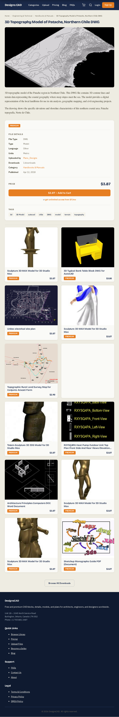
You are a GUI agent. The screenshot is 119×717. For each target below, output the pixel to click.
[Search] (90, 4)
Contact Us (16, 672)
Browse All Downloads (59, 583)
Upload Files (17, 643)
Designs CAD (13, 5)
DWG (49, 214)
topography (79, 214)
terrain (67, 214)
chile (41, 214)
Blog (13, 653)
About (14, 677)
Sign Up (108, 5)
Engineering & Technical (22, 16)
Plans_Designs (30, 158)
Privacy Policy (17, 696)
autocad (31, 214)
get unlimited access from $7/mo (60, 199)
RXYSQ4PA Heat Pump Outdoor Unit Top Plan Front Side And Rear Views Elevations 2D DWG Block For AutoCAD (87, 448)
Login (97, 5)
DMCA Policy (17, 701)
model (58, 214)
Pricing (14, 639)
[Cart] (83, 4)
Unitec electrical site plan (21, 328)
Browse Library (18, 634)
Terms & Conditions (20, 692)
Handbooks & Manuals (44, 16)
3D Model (20, 214)
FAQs (13, 667)
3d (11, 214)
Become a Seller (19, 648)
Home (7, 16)
